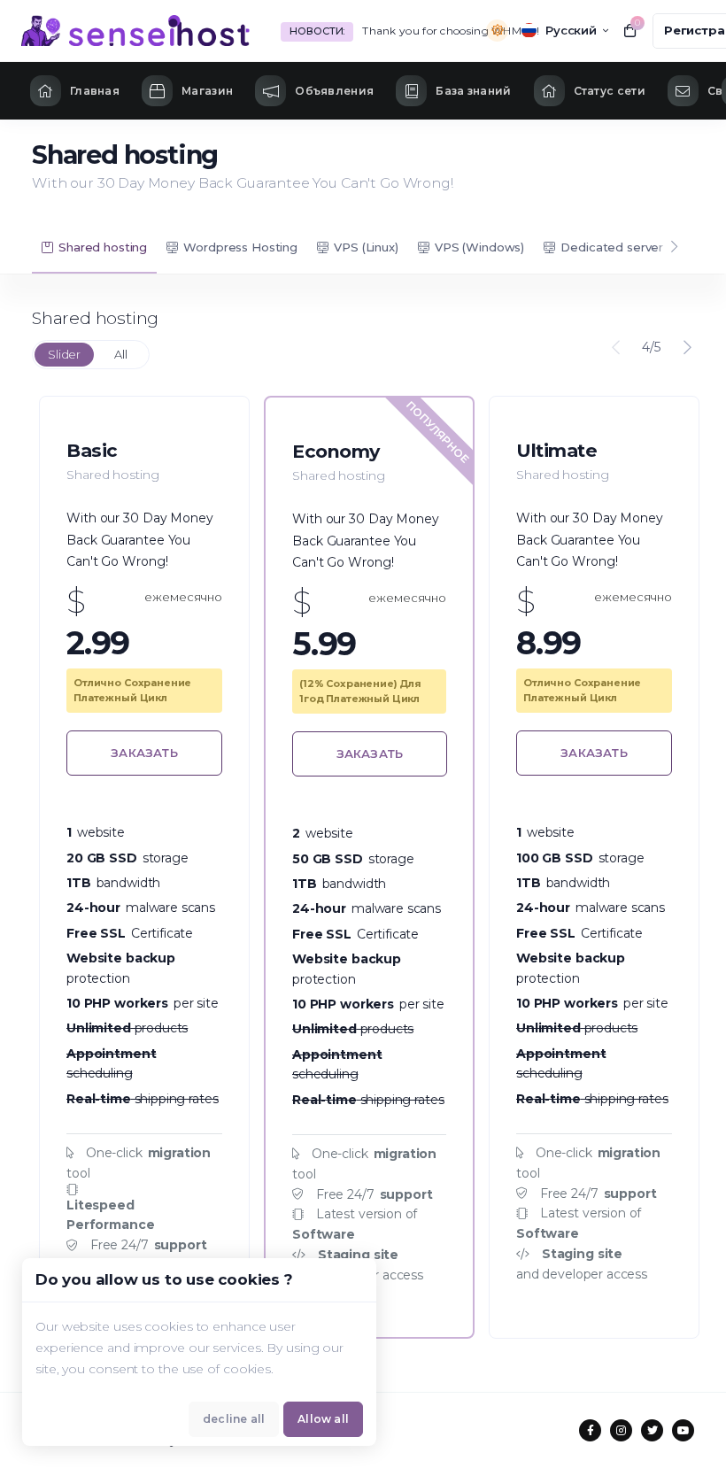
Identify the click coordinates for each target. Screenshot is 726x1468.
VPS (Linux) (366, 247)
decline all (234, 1419)
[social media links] (590, 1430)
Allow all (323, 1419)
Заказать (144, 753)
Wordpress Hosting (240, 247)
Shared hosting (102, 247)
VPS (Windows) (479, 247)
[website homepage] (135, 30)
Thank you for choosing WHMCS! (450, 30)
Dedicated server (611, 247)
